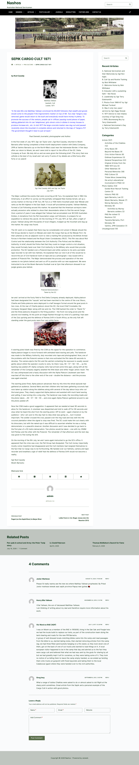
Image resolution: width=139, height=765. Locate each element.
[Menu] (130, 12)
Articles (30, 12)
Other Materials (111, 169)
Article (105, 140)
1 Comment (23, 548)
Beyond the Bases (112, 151)
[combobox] (113, 58)
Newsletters (71, 12)
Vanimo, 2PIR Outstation (115, 226)
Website (89, 710)
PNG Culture (110, 174)
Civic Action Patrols (113, 154)
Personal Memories (112, 171)
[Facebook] (19, 476)
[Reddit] (81, 476)
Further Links (84, 12)
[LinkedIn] (65, 476)
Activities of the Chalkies (115, 143)
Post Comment (37, 738)
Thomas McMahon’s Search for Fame (108, 543)
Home (10, 12)
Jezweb (85, 758)
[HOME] (12, 64)
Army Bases (109, 149)
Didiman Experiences (113, 157)
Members (19, 12)
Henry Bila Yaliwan (44, 600)
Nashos (14, 3)
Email (61, 710)
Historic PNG (110, 194)
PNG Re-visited (111, 214)
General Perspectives (113, 160)
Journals (59, 12)
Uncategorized (108, 229)
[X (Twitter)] (34, 476)
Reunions (108, 217)
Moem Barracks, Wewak (114, 200)
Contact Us (96, 12)
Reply (107, 578)
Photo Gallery (44, 12)
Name (33, 710)
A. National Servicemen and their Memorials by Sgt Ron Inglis (113, 74)
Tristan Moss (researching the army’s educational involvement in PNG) (115, 180)
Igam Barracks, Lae (112, 197)
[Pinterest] (50, 476)
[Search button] (130, 4)
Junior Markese (43, 579)
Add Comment (36, 717)
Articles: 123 (50, 501)
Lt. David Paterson (57, 543)
